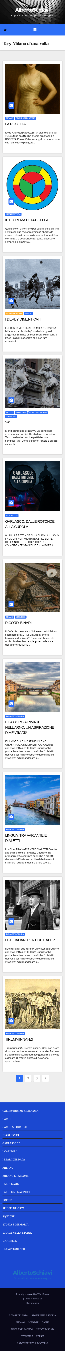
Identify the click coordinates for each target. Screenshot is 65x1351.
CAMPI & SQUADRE (14, 313)
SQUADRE (8, 1216)
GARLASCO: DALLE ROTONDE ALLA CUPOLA (29, 524)
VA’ (7, 422)
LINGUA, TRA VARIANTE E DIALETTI (26, 838)
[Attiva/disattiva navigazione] (35, 30)
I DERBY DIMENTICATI (22, 319)
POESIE (7, 1200)
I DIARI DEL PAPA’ (18, 1315)
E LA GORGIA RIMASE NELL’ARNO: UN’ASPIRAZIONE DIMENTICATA (29, 727)
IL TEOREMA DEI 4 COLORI (26, 220)
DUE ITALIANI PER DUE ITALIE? (30, 940)
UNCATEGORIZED (13, 1249)
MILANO (9, 118)
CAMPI (6, 1118)
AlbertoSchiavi (32, 10)
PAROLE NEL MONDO (38, 413)
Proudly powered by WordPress (32, 1294)
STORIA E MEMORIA (15, 1224)
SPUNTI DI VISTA (13, 214)
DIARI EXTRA (11, 1135)
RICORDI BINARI (18, 623)
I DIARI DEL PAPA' (14, 1159)
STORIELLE (11, 416)
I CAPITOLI (9, 1151)
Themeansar (32, 1303)
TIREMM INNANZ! (19, 1039)
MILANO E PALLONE (15, 1175)
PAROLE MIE (21, 413)
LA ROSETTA (15, 124)
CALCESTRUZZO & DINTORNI (21, 1110)
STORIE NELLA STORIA (25, 118)
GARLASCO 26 (12, 516)
